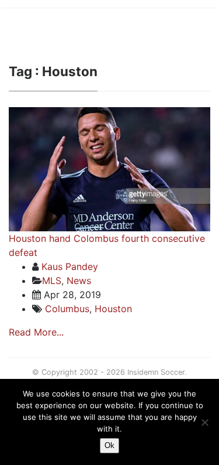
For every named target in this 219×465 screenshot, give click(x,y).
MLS (51, 280)
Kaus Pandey (69, 266)
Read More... (36, 332)
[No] (204, 422)
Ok (109, 445)
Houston (113, 308)
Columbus (67, 308)
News (79, 280)
